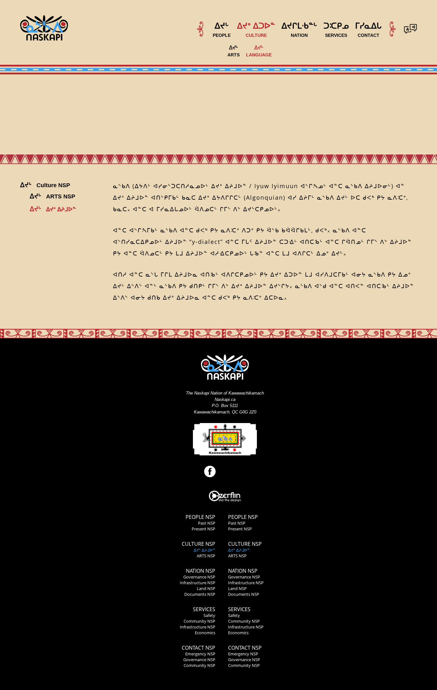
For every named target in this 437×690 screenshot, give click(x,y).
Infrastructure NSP (197, 583)
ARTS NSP (206, 556)
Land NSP (206, 588)
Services (204, 609)
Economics (205, 633)
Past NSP (206, 523)
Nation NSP (200, 570)
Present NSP (203, 529)
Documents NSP (199, 594)
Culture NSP (198, 543)
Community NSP (199, 621)
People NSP (200, 516)
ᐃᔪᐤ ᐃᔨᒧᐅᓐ (204, 550)
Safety (209, 615)
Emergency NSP (200, 654)
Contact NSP (198, 647)
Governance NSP (199, 577)
